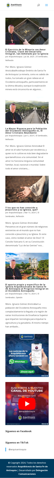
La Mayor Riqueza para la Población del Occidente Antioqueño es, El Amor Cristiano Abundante (26, 130)
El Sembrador (42, 56)
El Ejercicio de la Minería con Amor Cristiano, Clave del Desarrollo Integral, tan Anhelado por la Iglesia (26, 51)
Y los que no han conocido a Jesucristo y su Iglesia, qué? (21, 208)
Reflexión (9, 60)
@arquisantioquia (17, 449)
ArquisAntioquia (15, 56)
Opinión (19, 297)
